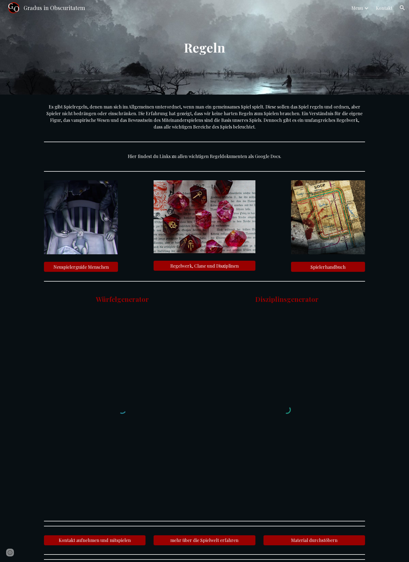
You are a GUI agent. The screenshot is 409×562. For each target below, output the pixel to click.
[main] (204, 47)
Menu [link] (357, 8)
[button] (402, 7)
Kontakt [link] (384, 8)
